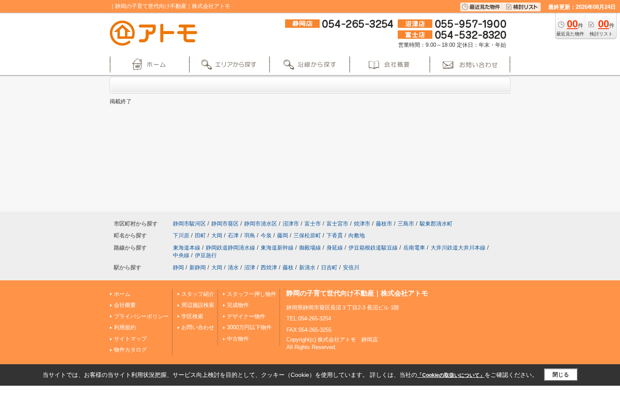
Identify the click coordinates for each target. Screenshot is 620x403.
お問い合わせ (197, 327)
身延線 (334, 247)
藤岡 (282, 235)
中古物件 (238, 339)
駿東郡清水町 (436, 223)
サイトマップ (130, 339)
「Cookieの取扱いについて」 (451, 375)
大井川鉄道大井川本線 (458, 247)
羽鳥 (249, 235)
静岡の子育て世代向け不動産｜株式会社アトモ (357, 293)
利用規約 (125, 327)
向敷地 (356, 235)
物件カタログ (130, 350)
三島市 (406, 223)
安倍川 (351, 267)
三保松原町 (307, 235)
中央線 (181, 255)
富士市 (313, 223)
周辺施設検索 (197, 305)
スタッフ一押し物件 (251, 294)
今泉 (266, 235)
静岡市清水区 (260, 223)
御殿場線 (310, 247)
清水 (233, 267)
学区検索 (192, 316)
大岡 (216, 235)
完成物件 (238, 305)
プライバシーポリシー (141, 316)
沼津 (249, 267)
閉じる (561, 374)
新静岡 (197, 267)
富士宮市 (337, 223)
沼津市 (291, 223)
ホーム (122, 294)
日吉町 (329, 267)
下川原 (181, 235)
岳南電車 (414, 247)
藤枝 (288, 267)
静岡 (178, 267)
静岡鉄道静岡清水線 (230, 247)
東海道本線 (186, 247)
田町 (200, 235)
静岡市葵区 (225, 223)
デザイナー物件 (246, 316)
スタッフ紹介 (197, 294)
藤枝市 (384, 223)
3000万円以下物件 (249, 327)
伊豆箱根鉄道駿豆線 (373, 247)
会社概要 (125, 305)
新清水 (307, 267)
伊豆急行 (206, 255)
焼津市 (362, 223)
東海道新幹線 (277, 247)
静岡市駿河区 (189, 223)
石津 (233, 235)
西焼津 (269, 267)
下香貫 (334, 235)
